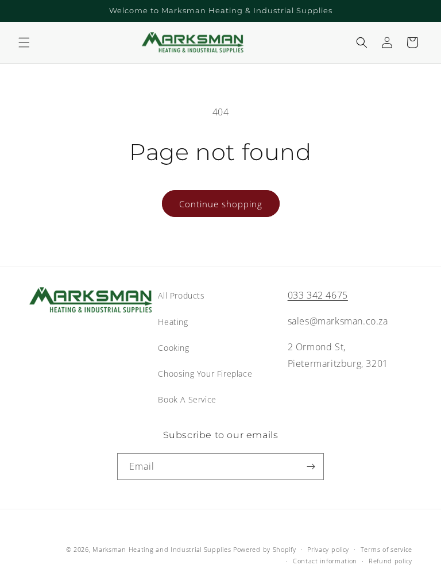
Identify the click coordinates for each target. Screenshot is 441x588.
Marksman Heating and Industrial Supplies (161, 549)
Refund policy (390, 560)
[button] (24, 42)
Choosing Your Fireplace (205, 373)
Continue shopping (220, 204)
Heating (173, 321)
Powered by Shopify (264, 549)
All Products (181, 295)
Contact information (325, 560)
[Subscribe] (310, 466)
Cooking (173, 347)
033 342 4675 (318, 295)
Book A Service (187, 399)
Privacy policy (328, 549)
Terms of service (386, 549)
